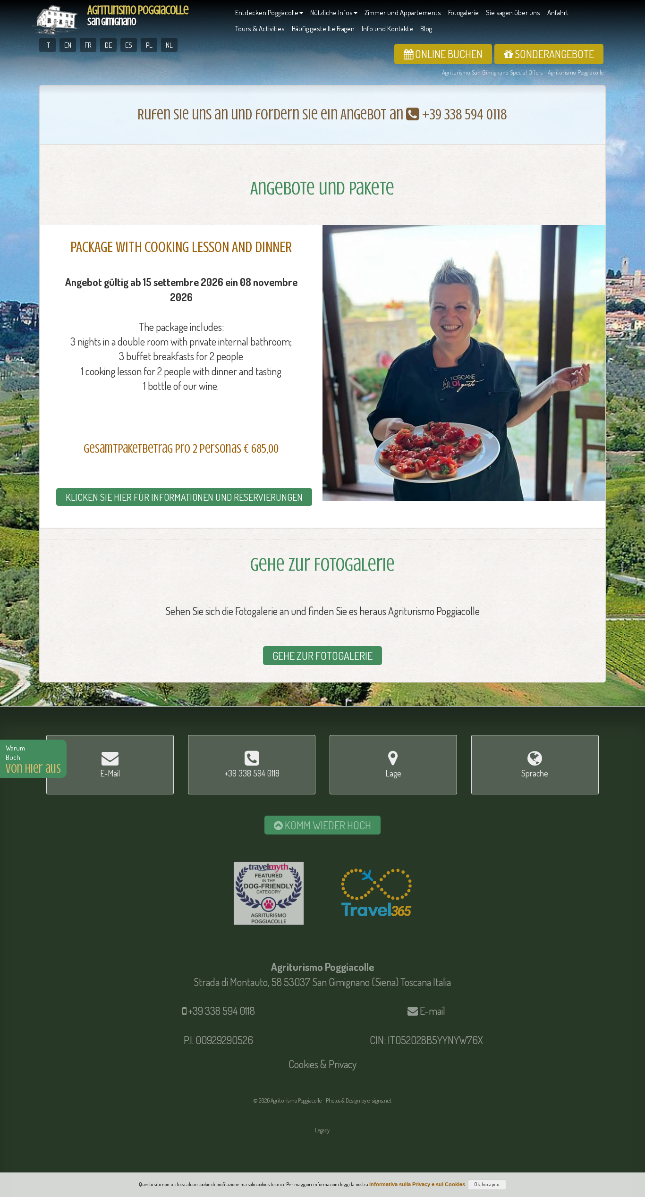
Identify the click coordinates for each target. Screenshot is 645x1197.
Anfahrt (558, 12)
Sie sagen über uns (513, 12)
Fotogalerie (463, 12)
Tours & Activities (260, 28)
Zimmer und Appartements (403, 12)
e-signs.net (379, 1100)
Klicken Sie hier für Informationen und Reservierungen (184, 497)
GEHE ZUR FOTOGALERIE (322, 655)
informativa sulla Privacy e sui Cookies (417, 1184)
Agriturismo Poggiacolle (137, 15)
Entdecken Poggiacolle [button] (266, 12)
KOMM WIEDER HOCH (327, 825)
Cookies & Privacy (322, 1064)
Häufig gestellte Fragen (323, 28)
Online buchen (448, 53)
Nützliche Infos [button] (331, 12)
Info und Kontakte (387, 28)
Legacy (322, 1130)
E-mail (432, 1010)
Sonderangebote (553, 53)
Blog (426, 28)
